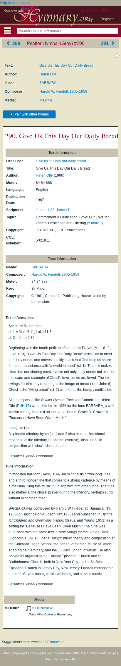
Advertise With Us (71, 653)
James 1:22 (45, 210)
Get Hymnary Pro (65, 659)
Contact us (55, 642)
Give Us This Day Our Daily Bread (66, 65)
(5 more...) (95, 223)
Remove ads (14, 10)
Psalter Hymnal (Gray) (50, 43)
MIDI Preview (42, 608)
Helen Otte (47, 74)
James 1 (63, 210)
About (7, 653)
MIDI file (45, 100)
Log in (88, 19)
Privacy (34, 653)
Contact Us (49, 653)
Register (107, 19)
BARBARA (47, 83)
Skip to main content (16, 3)
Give (48, 659)
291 (105, 43)
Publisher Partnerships (101, 653)
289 (15, 43)
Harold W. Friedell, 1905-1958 (63, 91)
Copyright (20, 653)
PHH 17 (23, 406)
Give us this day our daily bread (61, 161)
